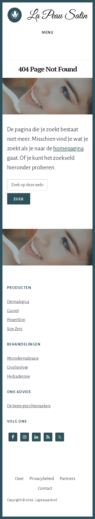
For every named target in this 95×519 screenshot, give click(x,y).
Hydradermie (18, 376)
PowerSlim (16, 320)
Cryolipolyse (17, 367)
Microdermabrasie (23, 358)
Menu (47, 32)
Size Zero (14, 329)
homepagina (68, 148)
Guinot (13, 311)
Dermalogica (18, 302)
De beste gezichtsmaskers (29, 406)
